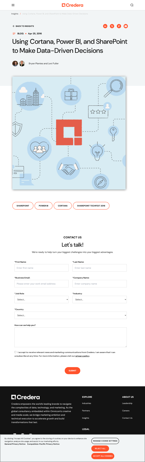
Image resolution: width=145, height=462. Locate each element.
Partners (86, 410)
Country (19, 309)
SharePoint (23, 205)
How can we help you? (25, 325)
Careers (125, 410)
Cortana (63, 205)
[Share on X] (112, 26)
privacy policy (82, 356)
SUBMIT (72, 370)
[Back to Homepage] (72, 5)
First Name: (20, 262)
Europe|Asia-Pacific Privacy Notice (43, 444)
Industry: (77, 293)
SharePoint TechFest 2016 (91, 205)
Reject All (100, 448)
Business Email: (22, 277)
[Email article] (126, 26)
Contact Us (127, 418)
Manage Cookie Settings (105, 441)
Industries (86, 403)
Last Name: (78, 262)
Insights (14, 13)
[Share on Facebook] (119, 26)
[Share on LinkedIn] (105, 26)
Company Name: (80, 277)
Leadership (127, 403)
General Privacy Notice (15, 444)
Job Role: (19, 293)
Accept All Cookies (103, 456)
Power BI (43, 205)
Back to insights (25, 26)
